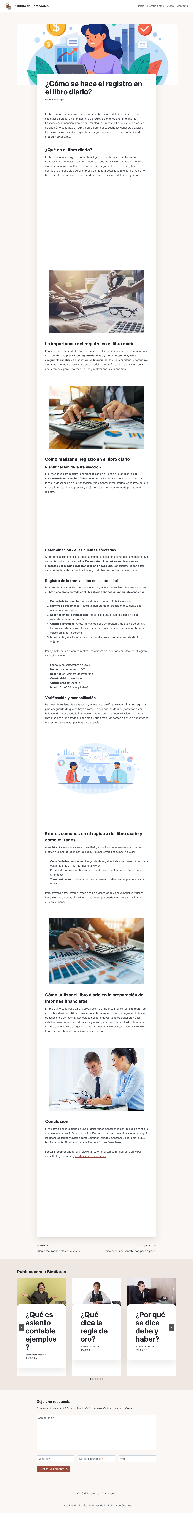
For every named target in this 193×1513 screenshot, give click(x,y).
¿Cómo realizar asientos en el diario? (59, 1248)
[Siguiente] (171, 1327)
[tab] (90, 1379)
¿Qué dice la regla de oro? (94, 1326)
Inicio (141, 5)
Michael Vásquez (57, 99)
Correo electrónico (91, 1458)
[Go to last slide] (21, 1327)
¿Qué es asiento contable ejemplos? (40, 1330)
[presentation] (41, 1294)
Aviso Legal (69, 1505)
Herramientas (155, 5)
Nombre (44, 1458)
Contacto (182, 5)
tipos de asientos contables (89, 1156)
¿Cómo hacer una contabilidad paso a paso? (129, 1248)
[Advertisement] (96, 228)
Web (123, 1458)
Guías (170, 5)
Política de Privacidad (92, 1505)
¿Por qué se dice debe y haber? (150, 1326)
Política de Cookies (119, 1505)
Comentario (46, 1417)
